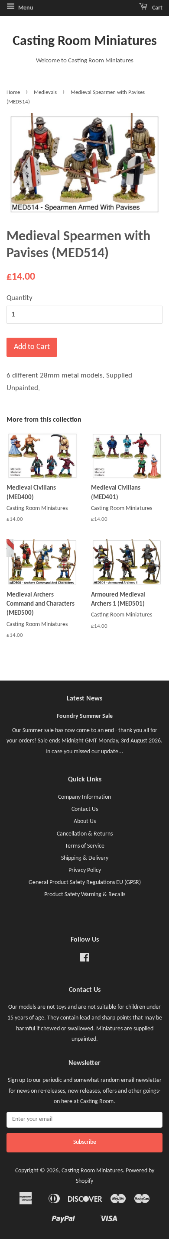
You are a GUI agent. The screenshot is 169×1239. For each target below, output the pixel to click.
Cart (156, 8)
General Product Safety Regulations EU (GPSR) (85, 882)
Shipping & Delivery (84, 858)
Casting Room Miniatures (85, 41)
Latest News (84, 698)
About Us (85, 821)
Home (13, 92)
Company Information (84, 797)
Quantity (19, 298)
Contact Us (85, 809)
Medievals (45, 92)
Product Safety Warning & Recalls (84, 894)
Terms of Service (84, 846)
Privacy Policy (84, 870)
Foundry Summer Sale (85, 716)
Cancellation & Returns (85, 834)
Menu (25, 8)
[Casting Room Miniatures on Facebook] (85, 959)
